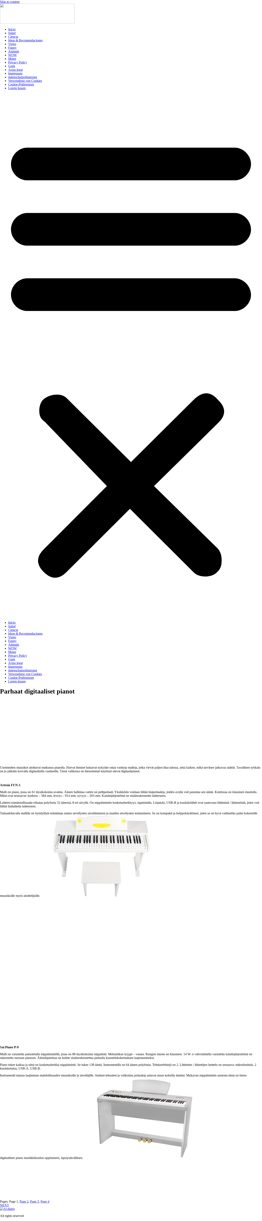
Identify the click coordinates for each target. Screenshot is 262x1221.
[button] (131, 355)
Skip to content (9, 1)
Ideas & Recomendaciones (25, 40)
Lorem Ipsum (17, 88)
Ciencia (13, 36)
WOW (12, 55)
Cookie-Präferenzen (21, 84)
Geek (11, 66)
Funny (12, 47)
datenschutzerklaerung (22, 77)
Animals (13, 51)
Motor (12, 58)
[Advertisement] (131, 732)
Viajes (12, 44)
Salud (12, 33)
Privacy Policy (17, 62)
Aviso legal (15, 69)
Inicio (12, 29)
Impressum (15, 73)
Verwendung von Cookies (25, 80)
